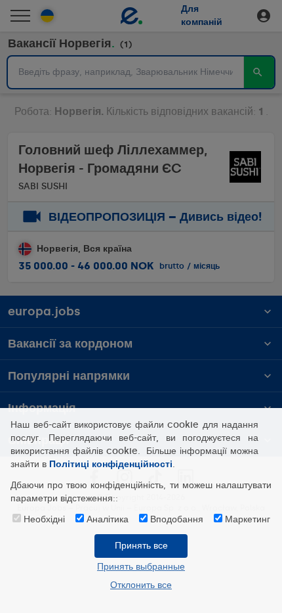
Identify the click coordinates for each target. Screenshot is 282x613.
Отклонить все (141, 585)
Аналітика (108, 519)
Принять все (141, 545)
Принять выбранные (141, 566)
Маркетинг (247, 519)
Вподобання (176, 519)
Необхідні (44, 519)
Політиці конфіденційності (110, 464)
